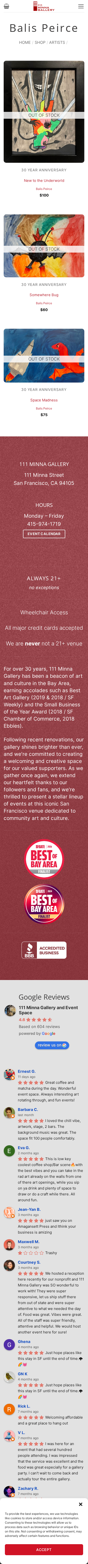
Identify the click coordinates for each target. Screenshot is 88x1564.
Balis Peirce (44, 189)
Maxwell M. (29, 1241)
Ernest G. (27, 1071)
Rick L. (24, 1406)
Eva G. (24, 1147)
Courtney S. (29, 1262)
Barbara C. (28, 1109)
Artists (57, 42)
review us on (49, 1044)
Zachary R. (28, 1488)
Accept (44, 1549)
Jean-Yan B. (29, 1209)
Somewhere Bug (44, 295)
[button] (80, 1504)
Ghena (24, 1341)
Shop (40, 42)
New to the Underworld (44, 180)
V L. (21, 1432)
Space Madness (44, 400)
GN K (22, 1373)
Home (25, 42)
